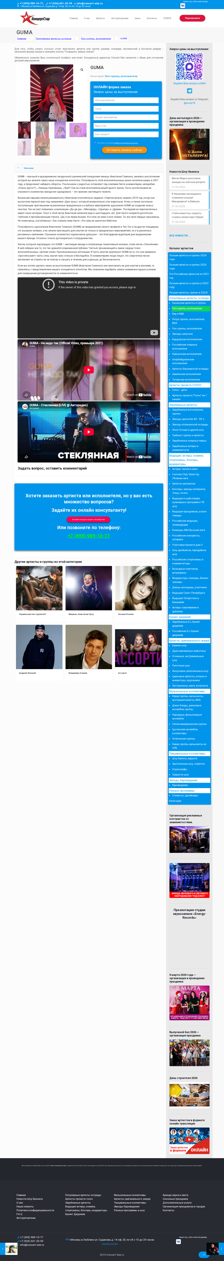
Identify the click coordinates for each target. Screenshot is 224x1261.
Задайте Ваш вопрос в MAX (189, 83)
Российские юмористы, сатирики (186, 537)
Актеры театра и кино (185, 468)
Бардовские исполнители (187, 339)
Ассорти (122, 673)
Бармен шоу (179, 645)
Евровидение (180, 785)
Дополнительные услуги (177, 1202)
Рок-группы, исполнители (187, 328)
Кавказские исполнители (187, 353)
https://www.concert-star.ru (59, 1165)
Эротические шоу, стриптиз (188, 763)
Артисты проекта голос (79, 1198)
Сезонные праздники (175, 1198)
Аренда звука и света (175, 1195)
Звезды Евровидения (183, 780)
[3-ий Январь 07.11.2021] (215, 1249)
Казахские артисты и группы (189, 302)
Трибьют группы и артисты (188, 435)
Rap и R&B (178, 313)
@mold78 (189, 103)
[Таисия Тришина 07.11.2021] (9, 1249)
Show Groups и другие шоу (188, 429)
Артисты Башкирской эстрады (190, 368)
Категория (175, 800)
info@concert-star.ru (90, 3)
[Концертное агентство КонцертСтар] (35, 18)
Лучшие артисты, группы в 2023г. (189, 292)
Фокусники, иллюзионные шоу (190, 670)
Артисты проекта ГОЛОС (185, 385)
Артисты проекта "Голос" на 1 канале (189, 397)
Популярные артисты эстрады (53, 38)
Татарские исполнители (186, 379)
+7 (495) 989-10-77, (32, 3)
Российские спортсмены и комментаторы (187, 561)
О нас (19, 1202)
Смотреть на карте (110, 1244)
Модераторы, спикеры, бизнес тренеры (190, 580)
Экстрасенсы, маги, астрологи (190, 685)
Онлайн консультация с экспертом (88, 519)
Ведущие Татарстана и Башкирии (185, 600)
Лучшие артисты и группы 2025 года (187, 266)
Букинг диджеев (180, 617)
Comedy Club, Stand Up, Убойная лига (185, 476)
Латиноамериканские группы (189, 723)
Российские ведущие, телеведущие (185, 522)
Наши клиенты (25, 1206)
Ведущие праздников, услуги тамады (189, 513)
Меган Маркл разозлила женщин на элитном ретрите (188, 180)
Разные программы (182, 790)
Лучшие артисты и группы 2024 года (187, 257)
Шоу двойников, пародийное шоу (189, 552)
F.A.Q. (19, 1214)
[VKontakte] (182, 5)
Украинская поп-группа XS (32, 614)
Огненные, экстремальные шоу (188, 658)
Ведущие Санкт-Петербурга (188, 592)
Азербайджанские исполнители (183, 361)
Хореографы (179, 769)
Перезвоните (192, 18)
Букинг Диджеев (75, 1214)
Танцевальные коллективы (187, 753)
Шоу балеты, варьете (184, 758)
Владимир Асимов (78, 673)
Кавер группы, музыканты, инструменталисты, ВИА (187, 698)
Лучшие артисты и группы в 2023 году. (188, 285)
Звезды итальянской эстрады (190, 424)
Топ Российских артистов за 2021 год (189, 275)
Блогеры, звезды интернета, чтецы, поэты (189, 491)
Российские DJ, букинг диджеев (185, 633)
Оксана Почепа (125, 614)
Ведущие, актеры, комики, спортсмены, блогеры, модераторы (186, 460)
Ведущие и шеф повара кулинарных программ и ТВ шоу (188, 502)
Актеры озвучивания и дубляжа (185, 609)
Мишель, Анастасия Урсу (81, 614)
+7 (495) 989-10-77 (89, 535)
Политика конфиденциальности (35, 1210)
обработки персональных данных (126, 143)
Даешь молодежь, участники (189, 587)
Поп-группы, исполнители (96, 38)
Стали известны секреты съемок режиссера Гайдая (187, 215)
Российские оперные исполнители (184, 346)
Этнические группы (183, 738)
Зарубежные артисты (183, 405)
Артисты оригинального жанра (189, 640)
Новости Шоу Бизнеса (29, 1198)
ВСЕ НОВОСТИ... (179, 235)
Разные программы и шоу (129, 1210)
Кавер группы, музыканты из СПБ (189, 746)
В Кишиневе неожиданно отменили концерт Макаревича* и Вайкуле (186, 197)
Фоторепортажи (26, 1217)
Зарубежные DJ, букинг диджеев (186, 623)
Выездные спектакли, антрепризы (185, 570)
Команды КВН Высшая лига (188, 530)
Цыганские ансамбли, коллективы (185, 731)
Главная (21, 38)
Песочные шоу (181, 665)
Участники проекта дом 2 (187, 544)
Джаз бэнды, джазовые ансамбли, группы (186, 707)
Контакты (168, 1210)
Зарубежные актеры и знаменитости (185, 448)
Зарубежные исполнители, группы (187, 411)
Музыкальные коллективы (187, 691)
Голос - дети (179, 389)
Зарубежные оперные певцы (189, 440)
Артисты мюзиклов (183, 483)
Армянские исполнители (186, 374)
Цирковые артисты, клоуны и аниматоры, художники (189, 678)
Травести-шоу (180, 774)
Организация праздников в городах (184, 1206)
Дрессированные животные (189, 650)
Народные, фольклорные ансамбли (187, 716)
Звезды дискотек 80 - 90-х (188, 418)
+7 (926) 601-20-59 (60, 3)
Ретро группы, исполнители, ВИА (188, 321)
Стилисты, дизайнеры (185, 795)
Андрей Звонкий (27, 673)
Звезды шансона (182, 333)
